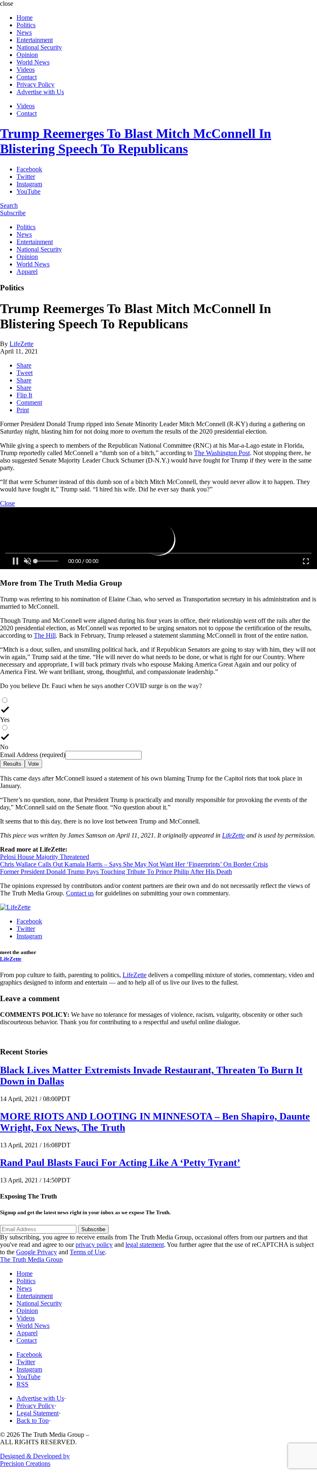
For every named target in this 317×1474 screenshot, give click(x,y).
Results (12, 764)
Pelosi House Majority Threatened (44, 856)
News (24, 32)
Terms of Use (87, 1252)
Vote (33, 764)
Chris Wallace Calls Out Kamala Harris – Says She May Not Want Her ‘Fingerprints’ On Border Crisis (134, 864)
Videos (26, 69)
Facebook (29, 169)
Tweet (25, 372)
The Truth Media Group (31, 1259)
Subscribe (13, 212)
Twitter (26, 176)
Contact (27, 77)
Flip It (24, 395)
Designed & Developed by (35, 1460)
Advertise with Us (40, 91)
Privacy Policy (35, 84)
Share (24, 365)
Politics (26, 24)
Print (23, 409)
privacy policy (94, 1244)
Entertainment (35, 39)
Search (9, 205)
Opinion (27, 54)
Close (7, 503)
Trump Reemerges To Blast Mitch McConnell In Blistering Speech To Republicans (135, 141)
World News (33, 62)
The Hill (45, 635)
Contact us (80, 893)
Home (25, 17)
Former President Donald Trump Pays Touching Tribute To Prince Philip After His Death (116, 871)
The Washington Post (222, 452)
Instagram (29, 184)
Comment (29, 402)
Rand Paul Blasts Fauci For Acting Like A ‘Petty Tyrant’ (120, 1162)
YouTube (28, 191)
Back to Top (33, 1420)
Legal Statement (38, 1413)
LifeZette (21, 343)
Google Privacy (36, 1252)
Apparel (27, 271)
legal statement (144, 1244)
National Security (39, 47)
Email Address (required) (32, 754)
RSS (22, 1384)
